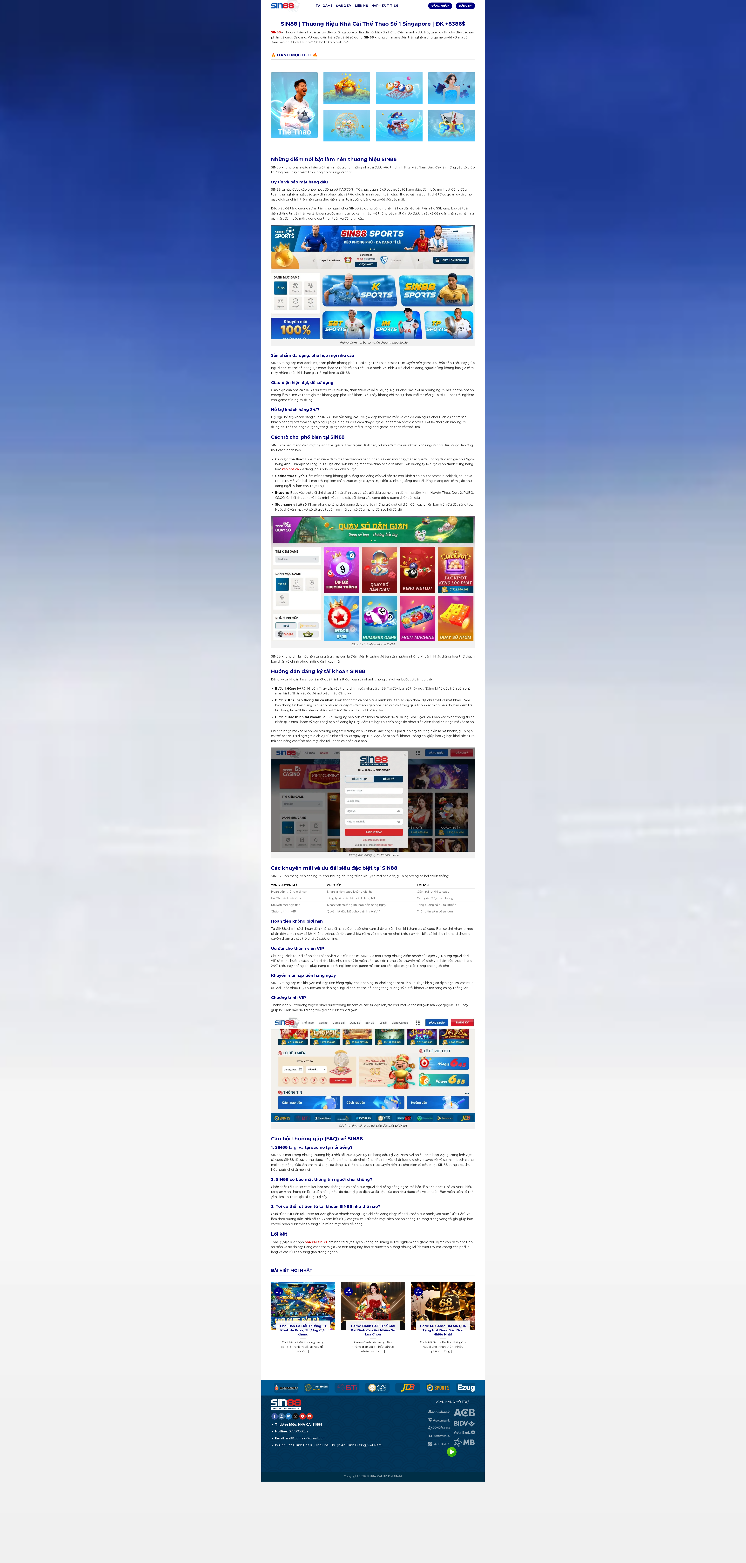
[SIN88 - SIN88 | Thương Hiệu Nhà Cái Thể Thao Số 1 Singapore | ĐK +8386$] (290, 6)
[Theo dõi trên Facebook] (274, 1416)
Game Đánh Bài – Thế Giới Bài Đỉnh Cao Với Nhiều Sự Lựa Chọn (373, 1330)
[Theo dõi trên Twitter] (288, 1416)
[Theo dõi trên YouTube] (309, 1416)
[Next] (476, 1322)
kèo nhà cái (290, 469)
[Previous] (270, 1322)
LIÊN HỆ (361, 6)
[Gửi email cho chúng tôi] (295, 1416)
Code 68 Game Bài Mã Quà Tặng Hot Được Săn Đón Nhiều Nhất (443, 1330)
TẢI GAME (324, 6)
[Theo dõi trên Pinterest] (302, 1416)
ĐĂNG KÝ (343, 6)
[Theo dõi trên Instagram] (281, 1416)
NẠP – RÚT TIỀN (384, 6)
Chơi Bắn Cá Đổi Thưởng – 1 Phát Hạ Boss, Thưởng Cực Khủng (303, 1330)
